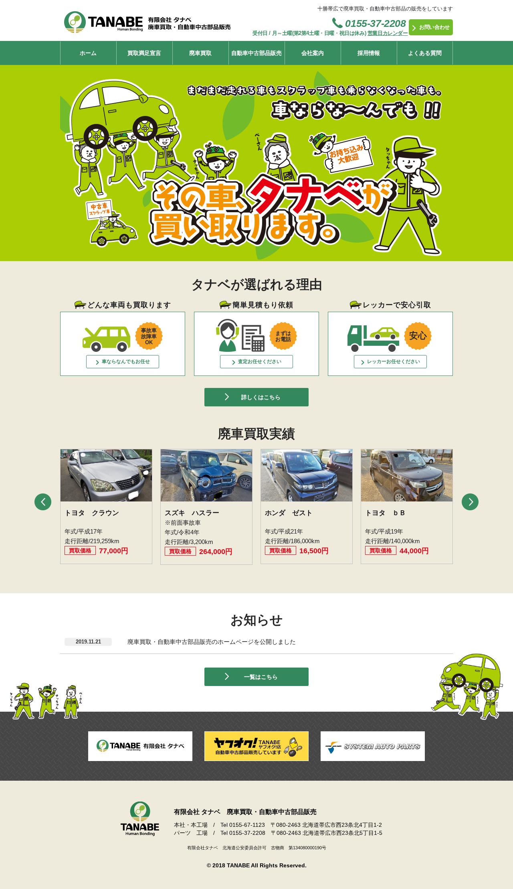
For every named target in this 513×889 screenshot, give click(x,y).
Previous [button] (42, 501)
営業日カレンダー (388, 33)
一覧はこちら (261, 677)
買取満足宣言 (144, 53)
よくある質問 (425, 53)
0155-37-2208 (375, 23)
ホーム (88, 53)
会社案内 (312, 53)
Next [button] (470, 501)
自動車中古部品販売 (256, 53)
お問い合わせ (434, 27)
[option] (106, 506)
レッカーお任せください (393, 361)
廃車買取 (200, 53)
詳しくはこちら (261, 397)
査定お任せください (259, 361)
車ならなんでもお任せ (126, 361)
